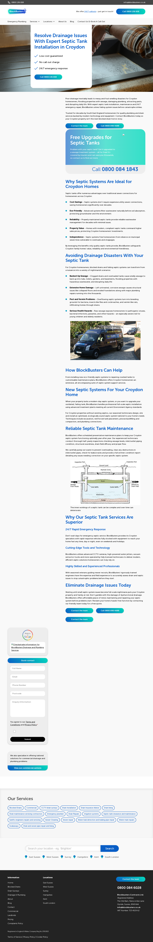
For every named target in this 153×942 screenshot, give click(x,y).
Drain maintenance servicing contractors (25, 814)
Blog (72, 21)
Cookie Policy (42, 937)
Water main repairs (126, 820)
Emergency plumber (55, 814)
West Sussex (52, 857)
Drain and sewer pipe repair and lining (38, 826)
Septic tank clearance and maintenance (120, 814)
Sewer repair (68, 820)
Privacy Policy (31, 725)
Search (109, 848)
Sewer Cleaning (51, 820)
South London (112, 857)
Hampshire (82, 857)
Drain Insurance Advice (90, 808)
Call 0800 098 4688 (110, 126)
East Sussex (34, 857)
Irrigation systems (91, 814)
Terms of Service (15, 937)
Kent (96, 857)
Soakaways (14, 826)
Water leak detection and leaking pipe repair (96, 820)
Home (10, 883)
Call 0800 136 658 (130, 11)
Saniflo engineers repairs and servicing (25, 820)
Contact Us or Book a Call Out (91, 21)
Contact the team (79, 126)
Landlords (12, 915)
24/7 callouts (90, 11)
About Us (62, 21)
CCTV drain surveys (49, 808)
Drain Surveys (13, 891)
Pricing (10, 919)
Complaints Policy (15, 923)
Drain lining (108, 808)
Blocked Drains (15, 808)
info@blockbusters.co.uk (134, 2)
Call (115, 169)
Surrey (68, 857)
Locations (47, 21)
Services (33, 21)
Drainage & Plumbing (16, 895)
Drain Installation (69, 808)
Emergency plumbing (17, 21)
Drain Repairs (73, 814)
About (10, 899)
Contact (11, 907)
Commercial (32, 808)
